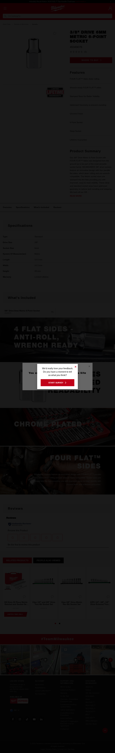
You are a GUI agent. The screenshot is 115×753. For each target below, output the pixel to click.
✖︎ (75, 366)
